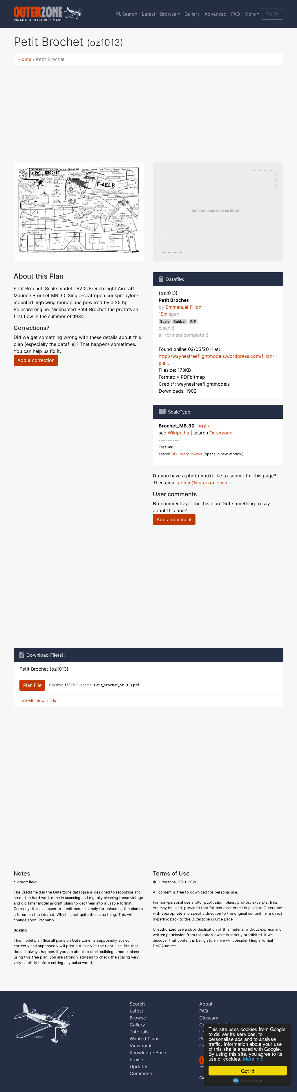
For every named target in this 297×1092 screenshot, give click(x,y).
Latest (148, 14)
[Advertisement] (148, 110)
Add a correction (36, 360)
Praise (136, 1059)
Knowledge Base (148, 1052)
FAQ (235, 14)
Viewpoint (141, 1045)
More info (253, 1058)
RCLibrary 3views (187, 454)
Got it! (247, 1070)
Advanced (215, 14)
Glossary (208, 1018)
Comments (141, 1073)
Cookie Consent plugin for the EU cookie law (247, 1080)
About (206, 1004)
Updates (139, 1066)
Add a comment (174, 519)
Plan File (32, 685)
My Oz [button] (272, 14)
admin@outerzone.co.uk (204, 482)
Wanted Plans (144, 1039)
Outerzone (220, 433)
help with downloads (37, 700)
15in (163, 314)
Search (129, 14)
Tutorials (139, 1032)
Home (24, 59)
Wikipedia (178, 433)
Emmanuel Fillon (183, 307)
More (250, 14)
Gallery (192, 14)
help (203, 426)
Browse (168, 14)
